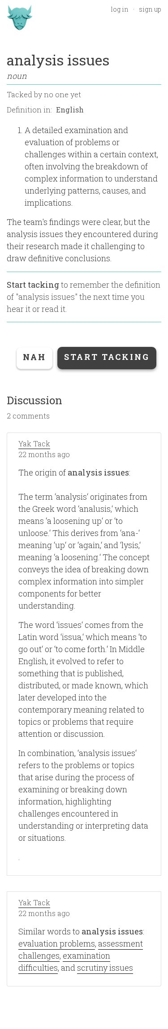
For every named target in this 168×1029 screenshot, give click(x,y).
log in (120, 9)
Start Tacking (107, 356)
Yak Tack (34, 443)
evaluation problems (56, 943)
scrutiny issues (105, 967)
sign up (150, 9)
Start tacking (33, 284)
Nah (34, 356)
